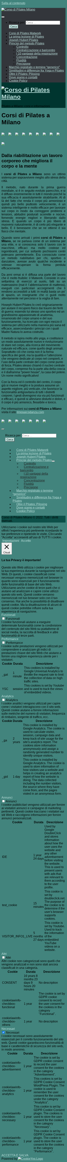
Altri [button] (4, 953)
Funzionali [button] (8, 614)
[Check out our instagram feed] (60, 136)
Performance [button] (9, 639)
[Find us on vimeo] (46, 136)
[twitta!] (11, 423)
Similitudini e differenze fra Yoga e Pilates (36, 70)
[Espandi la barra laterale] (2, 429)
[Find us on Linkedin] (25, 136)
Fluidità (21, 60)
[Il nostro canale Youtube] (39, 136)
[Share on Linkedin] (32, 423)
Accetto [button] (26, 540)
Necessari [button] (8, 1028)
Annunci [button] (6, 797)
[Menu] (2, 17)
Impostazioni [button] (10, 540)
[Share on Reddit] (18, 423)
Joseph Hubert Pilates (23, 40)
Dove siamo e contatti (23, 77)
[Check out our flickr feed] (4, 145)
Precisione (23, 63)
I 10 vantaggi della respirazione (37, 53)
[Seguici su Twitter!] (11, 136)
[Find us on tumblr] (53, 136)
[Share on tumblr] (39, 423)
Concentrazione (26, 57)
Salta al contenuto (13, 3)
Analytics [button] (7, 696)
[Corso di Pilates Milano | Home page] (18, 9)
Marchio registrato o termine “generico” (34, 67)
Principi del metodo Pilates (26, 43)
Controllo (22, 46)
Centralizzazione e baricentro (35, 50)
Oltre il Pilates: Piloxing (24, 74)
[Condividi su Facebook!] (4, 423)
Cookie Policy (18, 80)
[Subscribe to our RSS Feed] (32, 136)
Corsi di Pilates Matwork (25, 33)
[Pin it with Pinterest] (25, 423)
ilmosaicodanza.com (30, 412)
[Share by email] (46, 423)
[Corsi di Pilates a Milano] (4, 136)
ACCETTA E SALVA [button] (14, 1155)
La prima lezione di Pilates (26, 36)
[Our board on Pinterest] (18, 136)
